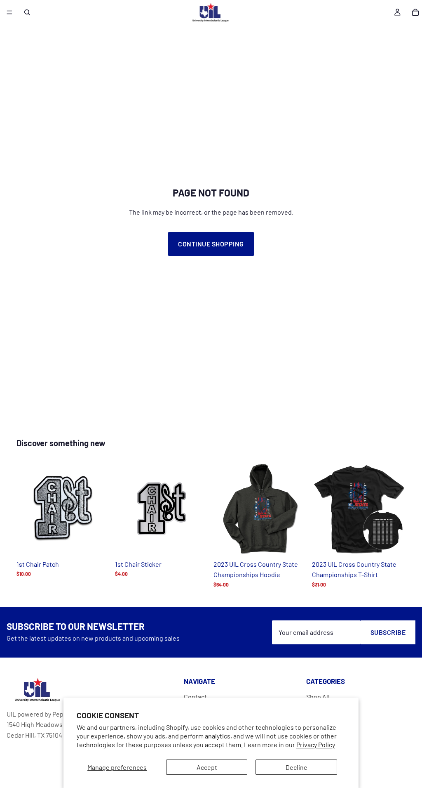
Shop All (318, 696)
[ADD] (97, 542)
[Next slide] (101, 508)
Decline (296, 767)
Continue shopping (211, 244)
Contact (195, 696)
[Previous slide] (25, 508)
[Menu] (9, 12)
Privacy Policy (315, 744)
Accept (207, 767)
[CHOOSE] (294, 542)
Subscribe (388, 632)
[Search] (27, 12)
